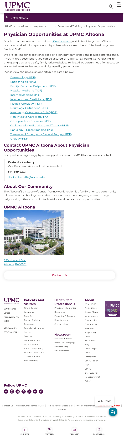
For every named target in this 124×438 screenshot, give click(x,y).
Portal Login (99, 434)
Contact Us (59, 275)
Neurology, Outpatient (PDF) (29, 108)
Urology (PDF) (19, 138)
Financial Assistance (34, 352)
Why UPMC (90, 304)
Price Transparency (33, 348)
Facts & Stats (91, 308)
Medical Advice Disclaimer (59, 405)
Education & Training (64, 316)
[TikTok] (41, 391)
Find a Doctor (31, 308)
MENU (119, 2)
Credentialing (61, 324)
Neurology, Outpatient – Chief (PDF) (33, 112)
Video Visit (74, 434)
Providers (49, 434)
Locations (29, 312)
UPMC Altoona (19, 18)
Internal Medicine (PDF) (25, 94)
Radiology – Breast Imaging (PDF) (32, 129)
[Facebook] (6, 391)
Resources (59, 312)
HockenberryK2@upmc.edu (26, 177)
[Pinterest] (23, 391)
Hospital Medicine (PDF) (26, 90)
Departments (61, 320)
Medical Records (32, 340)
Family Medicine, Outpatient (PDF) (33, 86)
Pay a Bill (28, 316)
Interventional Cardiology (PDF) (31, 99)
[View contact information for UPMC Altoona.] (59, 232)
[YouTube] (35, 391)
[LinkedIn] (18, 391)
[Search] (111, 6)
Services (28, 336)
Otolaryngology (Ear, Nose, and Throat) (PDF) (39, 125)
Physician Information (65, 308)
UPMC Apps (91, 348)
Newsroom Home (63, 338)
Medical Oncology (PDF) (26, 103)
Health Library (31, 360)
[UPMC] (17, 6)
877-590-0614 (10, 332)
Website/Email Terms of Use (30, 405)
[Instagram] (12, 391)
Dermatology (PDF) (23, 77)
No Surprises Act (32, 344)
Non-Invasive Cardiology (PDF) (30, 116)
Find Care (25, 434)
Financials (90, 328)
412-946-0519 (10, 328)
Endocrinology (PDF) (23, 81)
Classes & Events (32, 356)
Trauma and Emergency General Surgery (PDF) (41, 134)
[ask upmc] (113, 412)
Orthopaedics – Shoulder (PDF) (30, 121)
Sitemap (62, 409)
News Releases (61, 350)
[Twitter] (29, 391)
